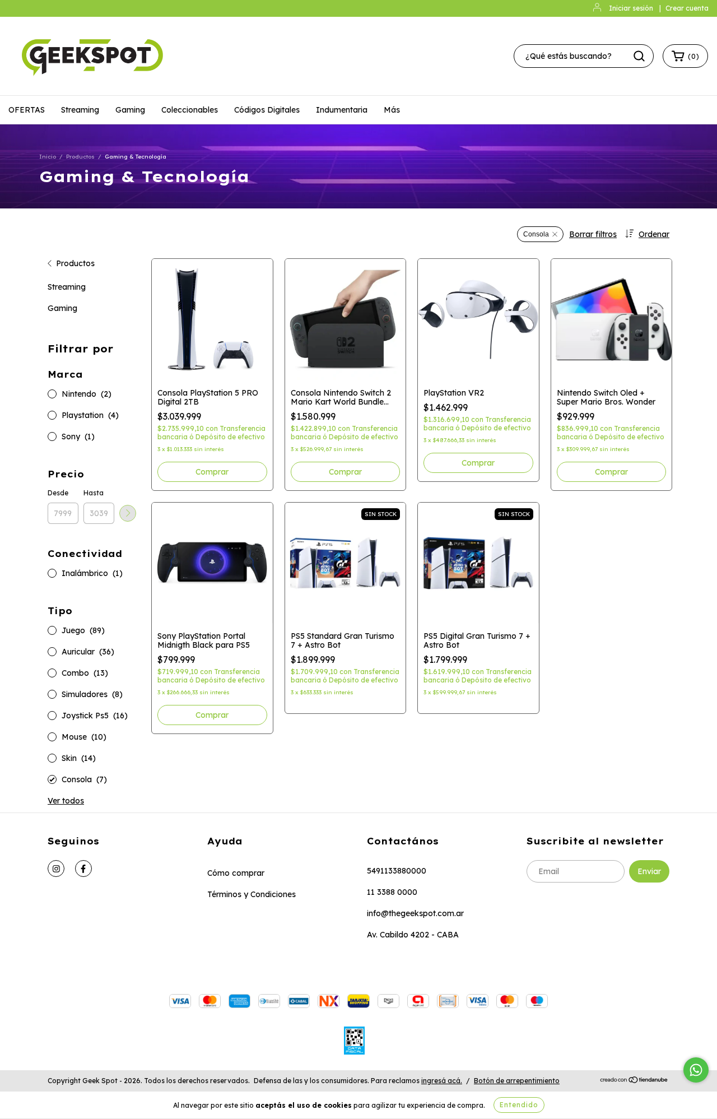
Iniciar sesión (631, 8)
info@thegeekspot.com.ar (415, 913)
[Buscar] (639, 56)
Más (392, 110)
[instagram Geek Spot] (56, 868)
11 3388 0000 (392, 892)
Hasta (93, 493)
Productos (80, 156)
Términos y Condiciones (251, 894)
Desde (58, 493)
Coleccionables (189, 110)
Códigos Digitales (267, 110)
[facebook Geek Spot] (83, 868)
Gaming (130, 110)
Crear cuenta (687, 8)
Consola (536, 234)
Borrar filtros (593, 234)
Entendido (519, 1105)
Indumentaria (341, 110)
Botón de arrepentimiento (517, 1080)
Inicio (47, 156)
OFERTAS (26, 110)
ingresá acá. (441, 1080)
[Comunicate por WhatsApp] (696, 1070)
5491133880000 (396, 871)
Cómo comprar (235, 873)
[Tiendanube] (634, 1081)
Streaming (80, 110)
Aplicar (127, 513)
